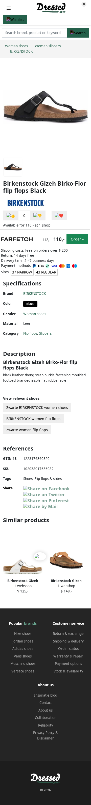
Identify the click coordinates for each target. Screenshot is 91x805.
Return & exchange (68, 633)
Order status (68, 648)
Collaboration (45, 717)
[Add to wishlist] (59, 215)
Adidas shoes (22, 648)
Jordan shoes (22, 641)
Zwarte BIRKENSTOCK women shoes (37, 407)
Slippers (45, 333)
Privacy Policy (43, 732)
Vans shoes (23, 656)
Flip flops (30, 333)
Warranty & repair (68, 656)
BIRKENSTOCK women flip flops (33, 418)
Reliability (45, 725)
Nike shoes (22, 633)
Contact (45, 702)
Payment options (68, 663)
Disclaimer (45, 738)
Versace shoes (22, 671)
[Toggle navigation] (8, 8)
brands (30, 623)
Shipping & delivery (68, 641)
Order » (77, 239)
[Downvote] (37, 215)
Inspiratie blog (45, 695)
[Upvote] (10, 215)
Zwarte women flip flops (27, 429)
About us (45, 710)
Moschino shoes (22, 663)
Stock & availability (68, 671)
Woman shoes (34, 314)
